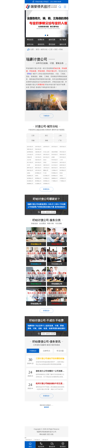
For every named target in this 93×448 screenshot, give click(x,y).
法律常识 (46, 351)
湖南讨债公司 (46, 165)
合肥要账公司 (63, 178)
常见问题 (60, 351)
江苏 (50, 49)
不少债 (44, 173)
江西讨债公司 (46, 167)
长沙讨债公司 (54, 165)
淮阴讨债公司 (30, 149)
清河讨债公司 (54, 146)
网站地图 (42, 434)
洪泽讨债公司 (38, 146)
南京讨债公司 (46, 157)
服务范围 (52, 39)
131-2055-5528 (48, 212)
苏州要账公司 (38, 173)
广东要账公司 (54, 180)
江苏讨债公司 (38, 157)
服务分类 (63, 44)
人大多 (61, 159)
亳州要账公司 (38, 180)
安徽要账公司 (54, 178)
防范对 (61, 173)
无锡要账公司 (30, 175)
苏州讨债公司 (63, 157)
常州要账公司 (54, 173)
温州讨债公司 (63, 162)
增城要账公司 (30, 183)
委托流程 (52, 44)
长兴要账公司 (46, 178)
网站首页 (30, 39)
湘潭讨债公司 (30, 167)
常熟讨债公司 (63, 154)
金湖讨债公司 (46, 146)
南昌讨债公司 (54, 167)
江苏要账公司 (54, 170)
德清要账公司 (38, 178)
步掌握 (53, 157)
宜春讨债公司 (30, 170)
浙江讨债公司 (30, 162)
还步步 (44, 159)
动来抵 (28, 173)
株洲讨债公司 (63, 165)
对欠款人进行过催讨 (46, 152)
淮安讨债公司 (63, 146)
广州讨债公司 (37, 439)
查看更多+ (46, 189)
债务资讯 (41, 44)
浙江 (46, 135)
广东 (60, 140)
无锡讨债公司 (38, 159)
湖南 (46, 140)
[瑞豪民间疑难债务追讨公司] (41, 6)
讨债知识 (32, 351)
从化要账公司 (38, 183)
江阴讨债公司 (45, 439)
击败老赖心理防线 (38, 152)
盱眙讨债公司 (38, 149)
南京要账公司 (63, 170)
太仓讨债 (29, 159)
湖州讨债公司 (46, 154)
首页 (37, 49)
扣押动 (36, 175)
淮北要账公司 (30, 180)
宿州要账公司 (46, 180)
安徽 (32, 140)
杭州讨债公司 (38, 162)
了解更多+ (46, 116)
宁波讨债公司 (54, 162)
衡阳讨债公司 (38, 167)
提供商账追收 (30, 151)
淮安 (56, 49)
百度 (48, 434)
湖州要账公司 (30, 178)
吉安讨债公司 (38, 170)
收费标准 (41, 39)
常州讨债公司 (54, 154)
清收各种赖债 (54, 151)
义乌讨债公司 (30, 154)
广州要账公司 (63, 180)
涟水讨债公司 (30, 146)
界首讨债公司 (63, 151)
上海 (60, 135)
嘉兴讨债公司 (38, 165)
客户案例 (63, 39)
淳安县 (44, 162)
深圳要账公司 (46, 183)
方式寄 (28, 165)
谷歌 (52, 434)
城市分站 (30, 44)
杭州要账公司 (54, 175)
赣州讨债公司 (63, 167)
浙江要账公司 (46, 175)
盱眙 (61, 49)
